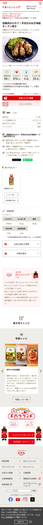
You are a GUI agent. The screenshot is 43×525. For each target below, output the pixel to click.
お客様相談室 (7, 478)
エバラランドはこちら (21, 435)
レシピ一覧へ (10, 195)
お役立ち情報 (7, 472)
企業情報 (26, 472)
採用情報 (5, 484)
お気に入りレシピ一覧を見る (31, 94)
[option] (21, 369)
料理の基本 (21, 253)
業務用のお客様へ (30, 478)
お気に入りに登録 (26, 98)
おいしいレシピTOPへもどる (32, 7)
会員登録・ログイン (21, 441)
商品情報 (5, 461)
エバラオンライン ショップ (30, 484)
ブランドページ (8, 467)
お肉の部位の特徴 (21, 244)
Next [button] (41, 371)
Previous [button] (2, 371)
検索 (34, 491)
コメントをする (25, 104)
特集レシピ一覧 (21, 399)
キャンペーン (28, 467)
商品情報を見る (11, 200)
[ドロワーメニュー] (40, 3)
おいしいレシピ (29, 461)
